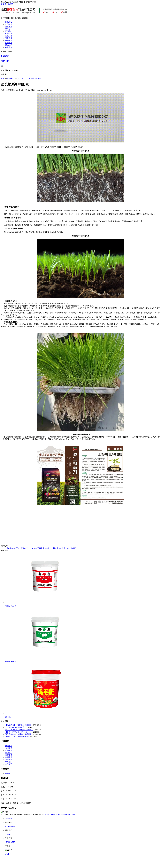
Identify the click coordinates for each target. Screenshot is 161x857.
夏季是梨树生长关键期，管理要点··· (19, 734)
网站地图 (71, 814)
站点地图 (64, 814)
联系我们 (11, 4)
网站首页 (8, 22)
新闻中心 (8, 31)
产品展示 (8, 27)
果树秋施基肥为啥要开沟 (16, 548)
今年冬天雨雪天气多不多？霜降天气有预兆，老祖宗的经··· (54, 548)
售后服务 (8, 43)
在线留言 (8, 47)
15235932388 (10, 834)
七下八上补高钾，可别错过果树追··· (19, 730)
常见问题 (8, 36)
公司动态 (8, 33)
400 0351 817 (10, 826)
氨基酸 (8, 29)
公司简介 (4, 4)
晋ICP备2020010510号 (51, 814)
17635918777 (10, 842)
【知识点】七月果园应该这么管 (17, 737)
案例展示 (8, 40)
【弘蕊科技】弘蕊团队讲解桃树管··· (19, 725)
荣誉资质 (8, 38)
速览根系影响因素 (34, 78)
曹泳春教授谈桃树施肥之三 (15, 727)
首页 (2, 78)
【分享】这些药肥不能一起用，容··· (19, 732)
